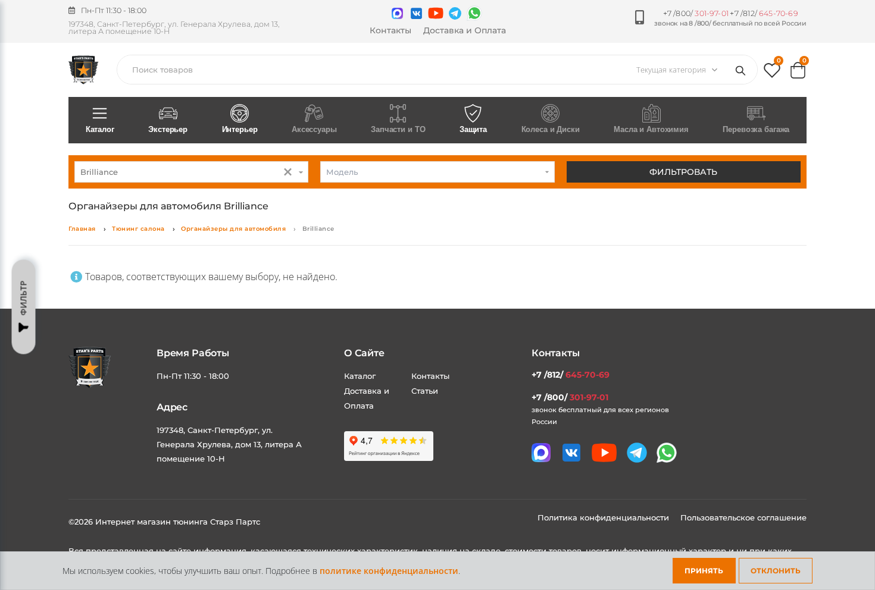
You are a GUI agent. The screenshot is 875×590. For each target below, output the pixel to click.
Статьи (424, 391)
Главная (82, 229)
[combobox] (191, 172)
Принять (704, 570)
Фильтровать (683, 172)
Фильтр (23, 298)
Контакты (390, 30)
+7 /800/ (696, 13)
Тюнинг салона (138, 229)
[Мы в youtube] (436, 13)
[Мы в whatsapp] (474, 13)
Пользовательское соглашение (743, 517)
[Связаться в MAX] (397, 13)
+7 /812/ (764, 13)
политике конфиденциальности (389, 570)
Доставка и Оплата (464, 30)
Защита (473, 129)
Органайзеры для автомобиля (233, 229)
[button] (772, 73)
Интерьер (240, 129)
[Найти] (743, 69)
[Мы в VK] (416, 13)
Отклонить (776, 570)
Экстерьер (168, 129)
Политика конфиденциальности (604, 517)
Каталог (100, 129)
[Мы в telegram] (455, 13)
